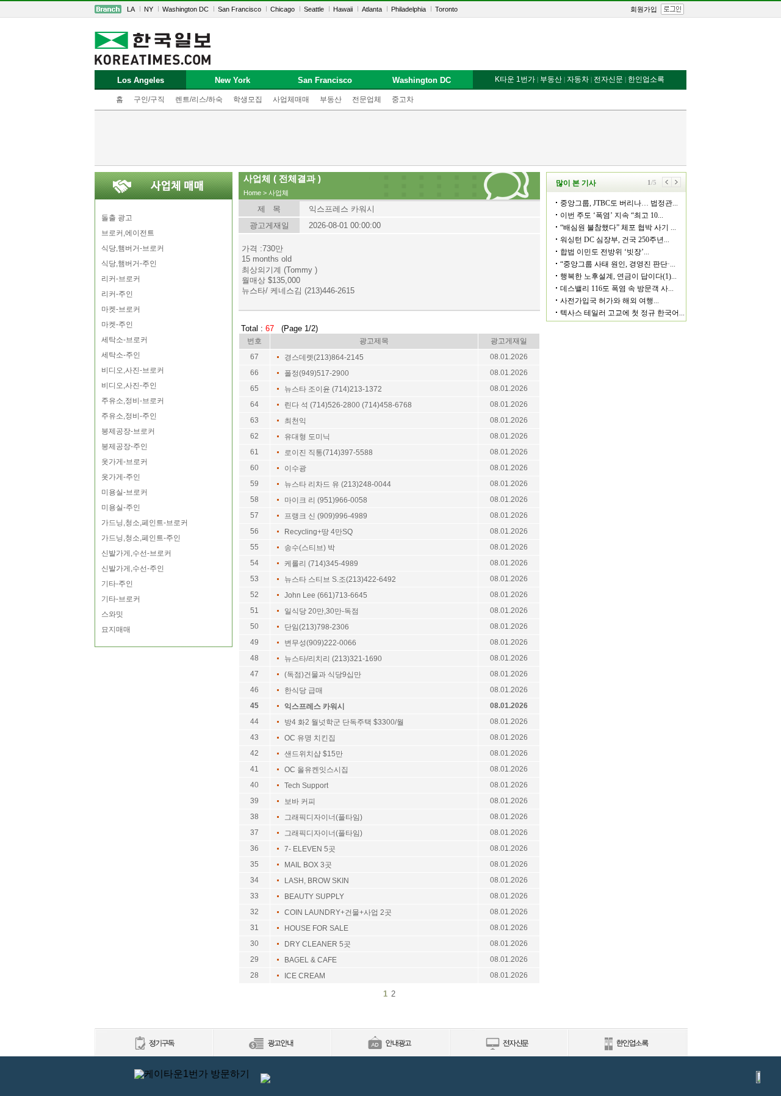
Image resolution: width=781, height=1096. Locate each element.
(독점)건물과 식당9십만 (322, 674)
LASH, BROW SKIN (316, 880)
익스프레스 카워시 (314, 706)
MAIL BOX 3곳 (308, 865)
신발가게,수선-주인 (132, 568)
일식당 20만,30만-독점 (321, 611)
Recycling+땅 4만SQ (318, 532)
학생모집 (247, 99)
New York (232, 80)
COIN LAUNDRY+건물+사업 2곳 (338, 912)
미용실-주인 (120, 507)
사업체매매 (291, 99)
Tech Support (306, 785)
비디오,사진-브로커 (132, 370)
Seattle (314, 9)
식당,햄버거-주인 (129, 263)
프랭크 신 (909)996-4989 (325, 516)
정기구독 (153, 1043)
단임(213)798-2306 (316, 627)
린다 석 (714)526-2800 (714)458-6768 (348, 405)
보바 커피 (299, 801)
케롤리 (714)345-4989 (321, 563)
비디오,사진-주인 (129, 385)
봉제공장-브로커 (128, 431)
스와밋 (112, 614)
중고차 (403, 99)
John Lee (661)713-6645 (325, 595)
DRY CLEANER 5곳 (317, 944)
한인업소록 (646, 79)
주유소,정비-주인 (129, 416)
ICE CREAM (304, 976)
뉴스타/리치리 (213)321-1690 (333, 658)
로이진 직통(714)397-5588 (328, 452)
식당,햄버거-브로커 (132, 248)
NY (148, 9)
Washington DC (185, 9)
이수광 (295, 468)
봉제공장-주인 (124, 446)
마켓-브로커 (120, 309)
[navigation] (390, 9)
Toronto (446, 9)
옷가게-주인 (120, 477)
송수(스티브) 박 (309, 547)
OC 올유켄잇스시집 (316, 769)
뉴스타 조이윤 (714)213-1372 (333, 389)
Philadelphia (408, 9)
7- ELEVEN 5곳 (310, 849)
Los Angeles (140, 80)
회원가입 (643, 9)
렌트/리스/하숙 (199, 99)
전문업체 (366, 99)
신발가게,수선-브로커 (136, 553)
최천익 (295, 421)
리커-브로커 (120, 278)
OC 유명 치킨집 (310, 738)
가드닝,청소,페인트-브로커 (144, 522)
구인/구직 (149, 99)
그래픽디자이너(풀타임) (323, 817)
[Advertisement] (390, 137)
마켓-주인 (117, 324)
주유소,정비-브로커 (132, 400)
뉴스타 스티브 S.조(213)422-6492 (340, 579)
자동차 (578, 79)
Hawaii (343, 9)
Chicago (282, 9)
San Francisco (239, 9)
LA (131, 9)
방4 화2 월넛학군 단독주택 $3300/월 (344, 722)
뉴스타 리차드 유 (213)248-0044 (337, 484)
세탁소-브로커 (124, 339)
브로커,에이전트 (127, 233)
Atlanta (372, 9)
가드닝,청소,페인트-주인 (141, 538)
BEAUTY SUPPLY (314, 896)
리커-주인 (117, 294)
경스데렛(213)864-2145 (324, 357)
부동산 (331, 99)
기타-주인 (117, 583)
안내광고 (390, 1043)
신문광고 (271, 1043)
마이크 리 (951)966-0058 (325, 500)
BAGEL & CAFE (310, 960)
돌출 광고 (116, 217)
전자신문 (608, 79)
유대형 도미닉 (307, 436)
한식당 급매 (303, 690)
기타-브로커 (120, 599)
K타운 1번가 (515, 79)
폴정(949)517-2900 (316, 373)
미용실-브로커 (124, 492)
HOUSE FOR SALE (316, 928)
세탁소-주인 (120, 355)
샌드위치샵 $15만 (313, 754)
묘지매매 (116, 629)
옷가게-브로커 (124, 461)
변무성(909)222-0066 (320, 643)
